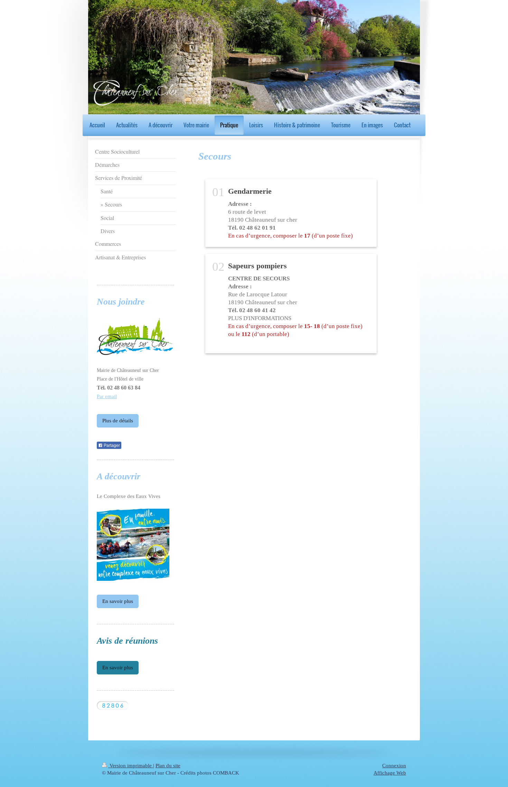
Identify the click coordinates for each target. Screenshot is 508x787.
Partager (111, 445)
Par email (107, 396)
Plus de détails (117, 420)
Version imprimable (130, 765)
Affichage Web (390, 773)
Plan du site (168, 765)
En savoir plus (117, 601)
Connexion (394, 765)
